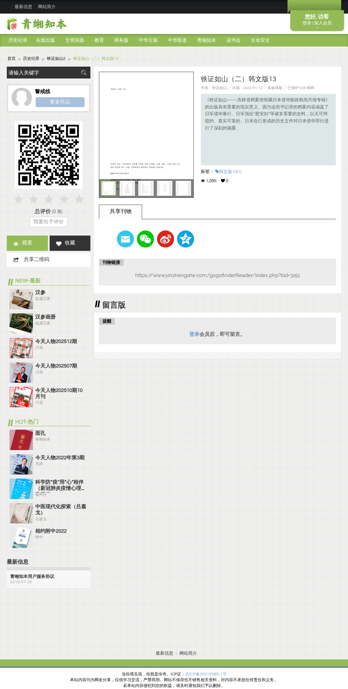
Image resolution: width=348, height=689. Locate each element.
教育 (99, 40)
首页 (11, 58)
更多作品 (60, 102)
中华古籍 (148, 40)
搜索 (83, 73)
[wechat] (145, 238)
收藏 (70, 242)
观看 (27, 242)
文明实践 (74, 40)
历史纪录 (18, 40)
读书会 (233, 40)
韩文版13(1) (230, 171)
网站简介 (47, 6)
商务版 (121, 40)
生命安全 (260, 40)
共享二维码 (36, 259)
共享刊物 (121, 211)
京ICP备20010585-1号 (206, 674)
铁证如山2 (56, 58)
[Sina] (165, 238)
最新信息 (23, 6)
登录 (194, 334)
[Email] (125, 238)
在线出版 (45, 40)
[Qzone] (185, 238)
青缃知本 (206, 40)
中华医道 (177, 40)
